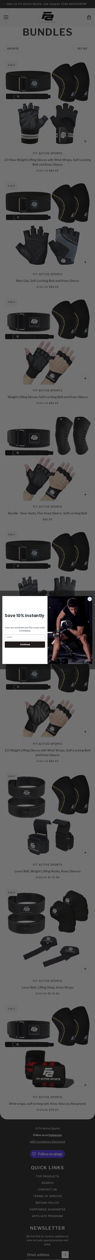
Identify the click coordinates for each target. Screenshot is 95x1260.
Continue (25, 644)
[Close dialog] (90, 599)
